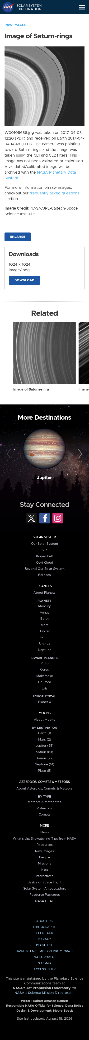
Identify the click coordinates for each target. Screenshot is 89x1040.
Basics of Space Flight (44, 882)
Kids (44, 870)
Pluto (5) (44, 770)
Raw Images (15, 25)
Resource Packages (44, 894)
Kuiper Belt (44, 556)
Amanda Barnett (56, 1001)
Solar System (44, 537)
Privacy (44, 939)
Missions (44, 863)
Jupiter (44, 478)
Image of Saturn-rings (31, 389)
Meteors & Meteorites (44, 802)
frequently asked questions (54, 193)
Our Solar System (44, 543)
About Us (44, 921)
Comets (45, 814)
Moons (44, 713)
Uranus (44, 643)
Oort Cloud (44, 562)
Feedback (44, 933)
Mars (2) (44, 739)
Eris (44, 688)
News (44, 832)
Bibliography (44, 927)
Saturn (45, 637)
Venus (44, 612)
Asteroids (44, 808)
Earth (44, 618)
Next (79, 454)
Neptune (44, 650)
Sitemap (44, 963)
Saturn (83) (44, 752)
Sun (44, 550)
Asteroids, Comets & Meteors (44, 782)
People (44, 857)
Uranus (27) (45, 758)
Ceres (44, 669)
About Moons (44, 719)
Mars (44, 625)
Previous (9, 454)
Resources (45, 845)
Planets (44, 586)
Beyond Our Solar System (45, 568)
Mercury (44, 606)
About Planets (44, 592)
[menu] (81, 7)
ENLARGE (17, 236)
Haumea (44, 682)
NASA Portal (45, 957)
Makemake (44, 676)
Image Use (44, 945)
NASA (6, 7)
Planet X (44, 702)
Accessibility (44, 969)
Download (24, 280)
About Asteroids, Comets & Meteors (44, 788)
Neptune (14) (44, 764)
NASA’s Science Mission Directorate (44, 993)
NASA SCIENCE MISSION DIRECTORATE (44, 951)
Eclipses (44, 575)
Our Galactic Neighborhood (26, 18)
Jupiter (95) (44, 745)
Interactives (44, 876)
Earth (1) (44, 733)
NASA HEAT (44, 901)
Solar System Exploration (26, 7)
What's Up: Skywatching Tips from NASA (44, 838)
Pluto (45, 663)
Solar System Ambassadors (44, 888)
